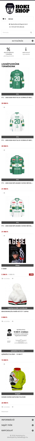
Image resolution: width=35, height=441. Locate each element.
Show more (4, 411)
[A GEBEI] (17, 251)
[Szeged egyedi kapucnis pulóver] (17, 379)
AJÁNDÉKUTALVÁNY (17, 351)
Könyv (17, 265)
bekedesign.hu (22, 437)
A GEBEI (4, 269)
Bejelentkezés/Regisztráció (19, 24)
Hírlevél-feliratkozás (17, 27)
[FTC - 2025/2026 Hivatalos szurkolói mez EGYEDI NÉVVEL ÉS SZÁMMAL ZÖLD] (17, 79)
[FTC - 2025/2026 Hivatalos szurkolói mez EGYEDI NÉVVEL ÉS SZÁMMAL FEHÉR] (17, 122)
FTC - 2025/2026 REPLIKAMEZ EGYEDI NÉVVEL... (17, 183)
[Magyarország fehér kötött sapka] (17, 293)
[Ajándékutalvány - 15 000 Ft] (17, 336)
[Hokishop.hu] (17, 8)
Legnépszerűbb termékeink (17, 308)
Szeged (17, 394)
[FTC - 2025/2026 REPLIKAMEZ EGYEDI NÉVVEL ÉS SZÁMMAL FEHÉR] (17, 208)
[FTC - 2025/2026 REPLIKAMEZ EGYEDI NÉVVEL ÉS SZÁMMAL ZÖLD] (17, 165)
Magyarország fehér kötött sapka (14, 311)
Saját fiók (6, 425)
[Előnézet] (4, 107)
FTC (17, 94)
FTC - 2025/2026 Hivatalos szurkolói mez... (17, 97)
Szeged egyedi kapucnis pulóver (13, 397)
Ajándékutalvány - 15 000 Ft (12, 354)
